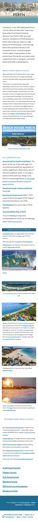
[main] (19, 11)
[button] (2, 2)
